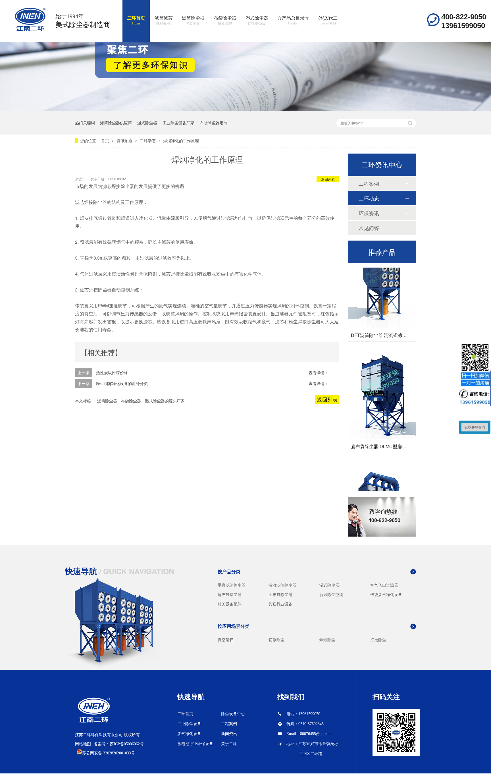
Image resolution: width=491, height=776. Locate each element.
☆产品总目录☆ (293, 20)
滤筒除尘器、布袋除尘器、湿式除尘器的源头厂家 (141, 400)
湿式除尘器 (257, 21)
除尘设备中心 (233, 714)
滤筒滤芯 (164, 21)
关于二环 (229, 744)
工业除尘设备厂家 (178, 122)
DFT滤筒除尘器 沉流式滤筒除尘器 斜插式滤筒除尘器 (404, 327)
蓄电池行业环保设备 (195, 744)
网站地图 (83, 744)
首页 (105, 140)
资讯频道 (125, 140)
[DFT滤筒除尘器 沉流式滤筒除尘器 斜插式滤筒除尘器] (382, 275)
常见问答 (369, 227)
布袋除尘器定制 (214, 122)
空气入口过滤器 (384, 585)
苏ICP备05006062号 (127, 744)
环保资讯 (369, 213)
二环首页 (136, 20)
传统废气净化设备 (386, 594)
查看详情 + (318, 372)
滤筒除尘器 (193, 21)
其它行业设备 (280, 604)
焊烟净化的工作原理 (181, 140)
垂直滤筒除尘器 (232, 585)
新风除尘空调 (331, 594)
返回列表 (328, 179)
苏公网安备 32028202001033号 (108, 753)
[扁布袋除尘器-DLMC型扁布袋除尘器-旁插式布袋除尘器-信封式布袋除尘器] (382, 386)
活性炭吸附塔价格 (112, 372)
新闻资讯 (229, 734)
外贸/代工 (328, 20)
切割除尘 (276, 639)
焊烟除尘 (327, 639)
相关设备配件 (230, 604)
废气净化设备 (189, 734)
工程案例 (369, 183)
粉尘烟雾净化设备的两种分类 (122, 383)
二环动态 (148, 140)
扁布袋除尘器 (230, 594)
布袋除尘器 (225, 21)
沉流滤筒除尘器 (282, 585)
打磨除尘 (378, 639)
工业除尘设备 (189, 724)
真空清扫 (226, 639)
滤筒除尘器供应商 (116, 122)
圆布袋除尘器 (280, 594)
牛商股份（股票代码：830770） (123, 771)
